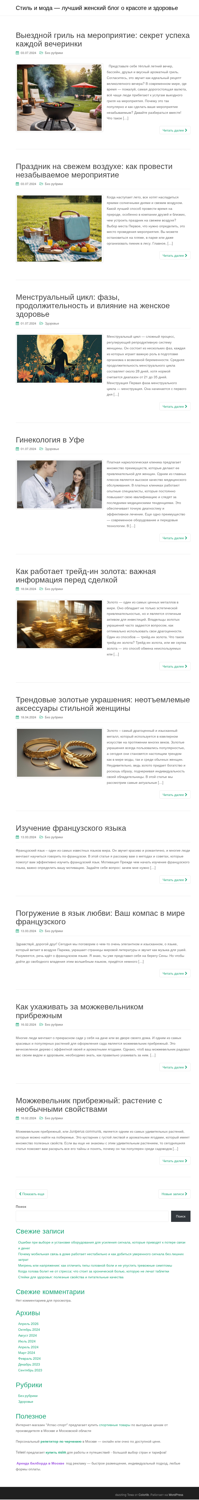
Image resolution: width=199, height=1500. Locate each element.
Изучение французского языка (71, 827)
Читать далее (174, 130)
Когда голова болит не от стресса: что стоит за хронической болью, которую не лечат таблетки (93, 1271)
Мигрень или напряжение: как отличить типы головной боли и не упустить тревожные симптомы (95, 1265)
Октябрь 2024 (29, 1329)
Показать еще (32, 1193)
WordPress (176, 1494)
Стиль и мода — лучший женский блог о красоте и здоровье (97, 7)
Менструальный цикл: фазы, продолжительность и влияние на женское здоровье (93, 305)
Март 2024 (26, 1352)
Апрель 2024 (28, 1346)
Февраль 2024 (29, 1358)
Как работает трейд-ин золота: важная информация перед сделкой (86, 575)
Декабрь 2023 (29, 1364)
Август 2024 (27, 1335)
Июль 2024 (27, 1341)
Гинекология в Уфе (50, 439)
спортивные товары (114, 1424)
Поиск (21, 1206)
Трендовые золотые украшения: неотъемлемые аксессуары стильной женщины (103, 703)
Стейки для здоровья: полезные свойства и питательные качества (71, 1276)
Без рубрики (54, 52)
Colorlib (144, 1494)
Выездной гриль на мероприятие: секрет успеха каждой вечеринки (103, 39)
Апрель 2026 (28, 1323)
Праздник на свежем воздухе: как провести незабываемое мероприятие (94, 170)
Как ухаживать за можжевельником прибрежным (79, 1010)
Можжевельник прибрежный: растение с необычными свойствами (89, 1104)
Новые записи (173, 1193)
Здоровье (52, 323)
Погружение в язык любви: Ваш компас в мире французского (100, 916)
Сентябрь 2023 (30, 1370)
